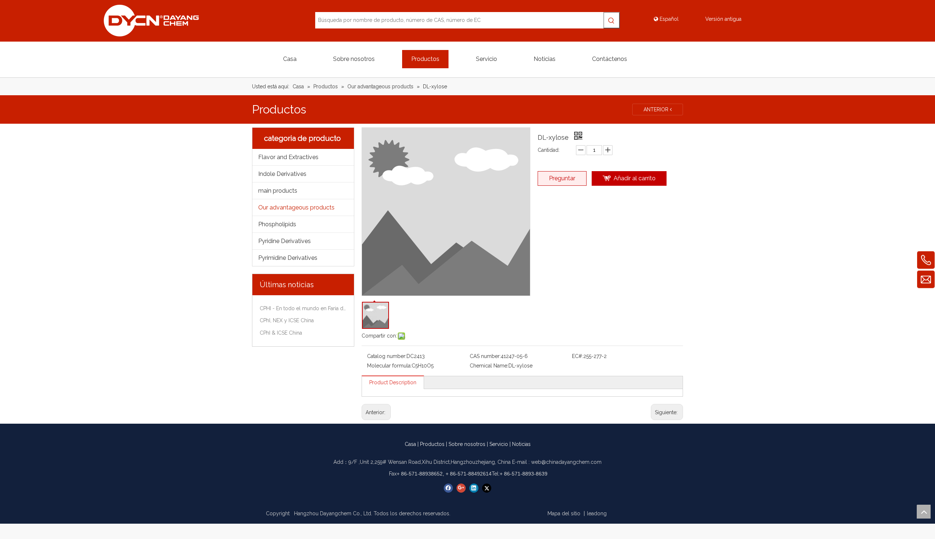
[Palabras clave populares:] (611, 20)
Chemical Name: (489, 366)
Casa (410, 444)
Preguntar (562, 178)
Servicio (498, 444)
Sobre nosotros (467, 444)
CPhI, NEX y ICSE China (287, 320)
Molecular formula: (389, 366)
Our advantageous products (296, 207)
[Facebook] (448, 488)
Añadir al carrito (635, 178)
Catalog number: (387, 356)
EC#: (577, 356)
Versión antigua (723, 19)
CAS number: (485, 356)
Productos (432, 444)
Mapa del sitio (563, 513)
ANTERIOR (657, 109)
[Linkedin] (473, 488)
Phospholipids (277, 224)
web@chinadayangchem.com (566, 462)
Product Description (392, 382)
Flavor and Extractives (288, 157)
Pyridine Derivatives (284, 241)
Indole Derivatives (282, 173)
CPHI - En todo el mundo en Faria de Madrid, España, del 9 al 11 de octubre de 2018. (303, 308)
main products (277, 190)
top (924, 512)
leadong (597, 513)
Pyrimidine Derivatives (287, 257)
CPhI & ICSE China (281, 333)
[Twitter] (486, 488)
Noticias (521, 444)
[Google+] (461, 488)
